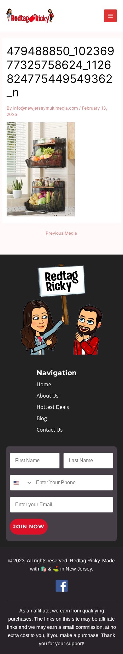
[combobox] (21, 482)
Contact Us (50, 429)
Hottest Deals (53, 407)
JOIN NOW (28, 527)
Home (44, 384)
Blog (42, 418)
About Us (48, 395)
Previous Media (61, 233)
